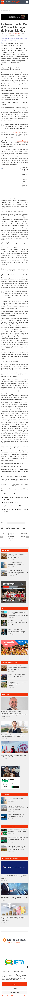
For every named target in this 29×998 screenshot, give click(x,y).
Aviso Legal (24, 995)
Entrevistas (4, 11)
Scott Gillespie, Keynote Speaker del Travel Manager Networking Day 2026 (18, 622)
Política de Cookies (6, 995)
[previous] (1, 537)
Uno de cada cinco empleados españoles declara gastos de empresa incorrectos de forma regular (13, 918)
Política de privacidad (16, 995)
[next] (27, 537)
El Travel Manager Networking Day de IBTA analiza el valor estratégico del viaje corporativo (18, 614)
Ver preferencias (14, 992)
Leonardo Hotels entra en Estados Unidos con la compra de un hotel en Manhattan (18, 555)
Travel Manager (22, 141)
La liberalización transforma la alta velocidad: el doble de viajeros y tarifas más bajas (17, 847)
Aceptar (14, 984)
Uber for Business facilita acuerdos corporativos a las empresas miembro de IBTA (16, 631)
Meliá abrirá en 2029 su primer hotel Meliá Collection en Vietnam (17, 684)
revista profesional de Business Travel (16, 523)
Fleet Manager (13, 132)
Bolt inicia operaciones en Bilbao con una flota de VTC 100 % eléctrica (18, 839)
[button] (26, 967)
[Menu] (27, 2)
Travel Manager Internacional (12, 33)
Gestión (11, 11)
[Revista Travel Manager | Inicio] (10, 2)
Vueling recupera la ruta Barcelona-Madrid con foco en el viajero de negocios (18, 572)
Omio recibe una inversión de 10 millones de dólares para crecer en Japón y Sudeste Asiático (14, 877)
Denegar (14, 988)
